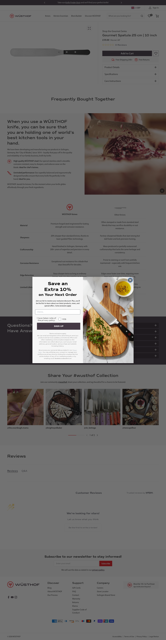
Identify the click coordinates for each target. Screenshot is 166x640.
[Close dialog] (130, 280)
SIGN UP (58, 326)
